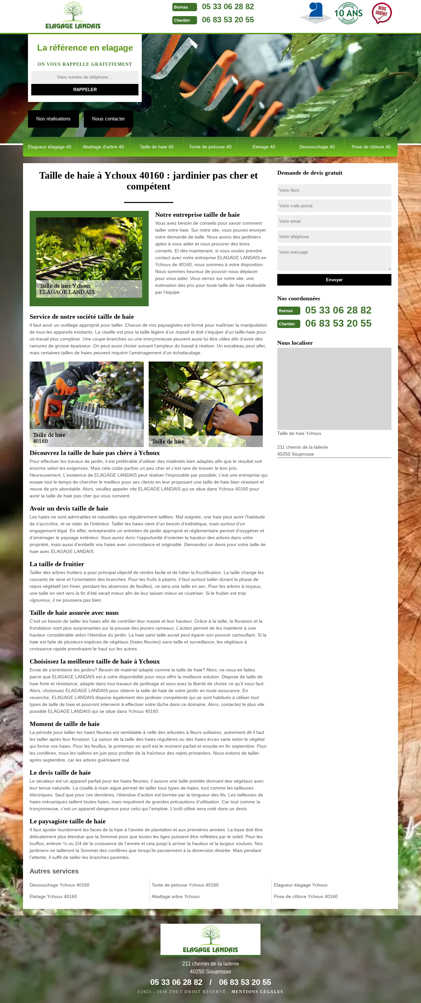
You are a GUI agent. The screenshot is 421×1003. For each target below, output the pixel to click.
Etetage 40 (264, 146)
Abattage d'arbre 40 (103, 146)
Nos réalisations (53, 118)
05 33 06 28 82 (228, 6)
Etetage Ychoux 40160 (53, 896)
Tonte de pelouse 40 (210, 146)
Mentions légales (258, 992)
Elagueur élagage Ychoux (301, 885)
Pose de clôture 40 (371, 146)
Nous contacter (108, 118)
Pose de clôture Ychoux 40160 (306, 896)
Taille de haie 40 (157, 146)
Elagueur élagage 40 (49, 146)
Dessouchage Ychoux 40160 (59, 885)
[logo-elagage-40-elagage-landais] (73, 16)
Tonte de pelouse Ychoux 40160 (185, 885)
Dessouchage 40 (317, 146)
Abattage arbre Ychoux (176, 896)
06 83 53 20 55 (228, 19)
